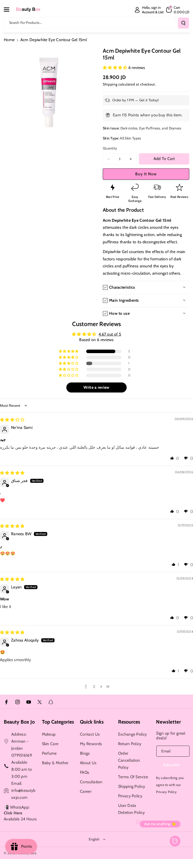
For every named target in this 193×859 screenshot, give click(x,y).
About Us (88, 762)
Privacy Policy (130, 796)
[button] (9, 9)
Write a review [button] (96, 387)
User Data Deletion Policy (131, 809)
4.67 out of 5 (110, 334)
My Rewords (91, 743)
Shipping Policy (131, 786)
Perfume (49, 753)
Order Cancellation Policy (129, 760)
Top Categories (58, 722)
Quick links (92, 722)
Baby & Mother (55, 762)
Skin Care (50, 743)
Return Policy (129, 743)
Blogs (85, 753)
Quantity (110, 148)
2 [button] (94, 686)
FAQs (84, 772)
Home (9, 39)
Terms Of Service (133, 776)
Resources (129, 722)
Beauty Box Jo (19, 722)
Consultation (91, 781)
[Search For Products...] (183, 23)
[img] (12, 419)
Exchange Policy (132, 734)
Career (85, 791)
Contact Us (90, 734)
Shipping (110, 84)
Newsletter (168, 722)
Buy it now (146, 174)
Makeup (49, 734)
